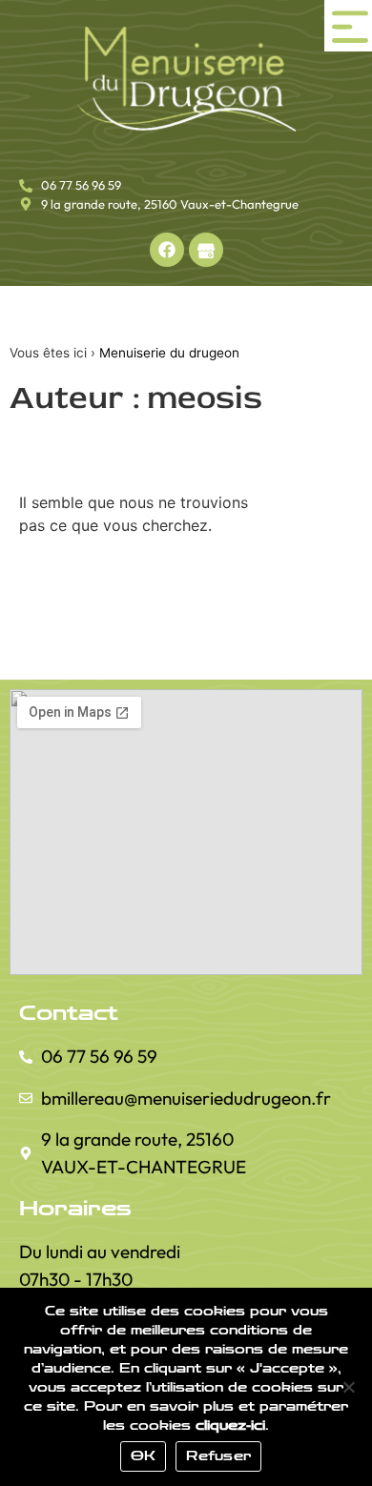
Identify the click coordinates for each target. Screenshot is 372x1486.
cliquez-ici (230, 1426)
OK (143, 1456)
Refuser (218, 1456)
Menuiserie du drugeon (169, 352)
